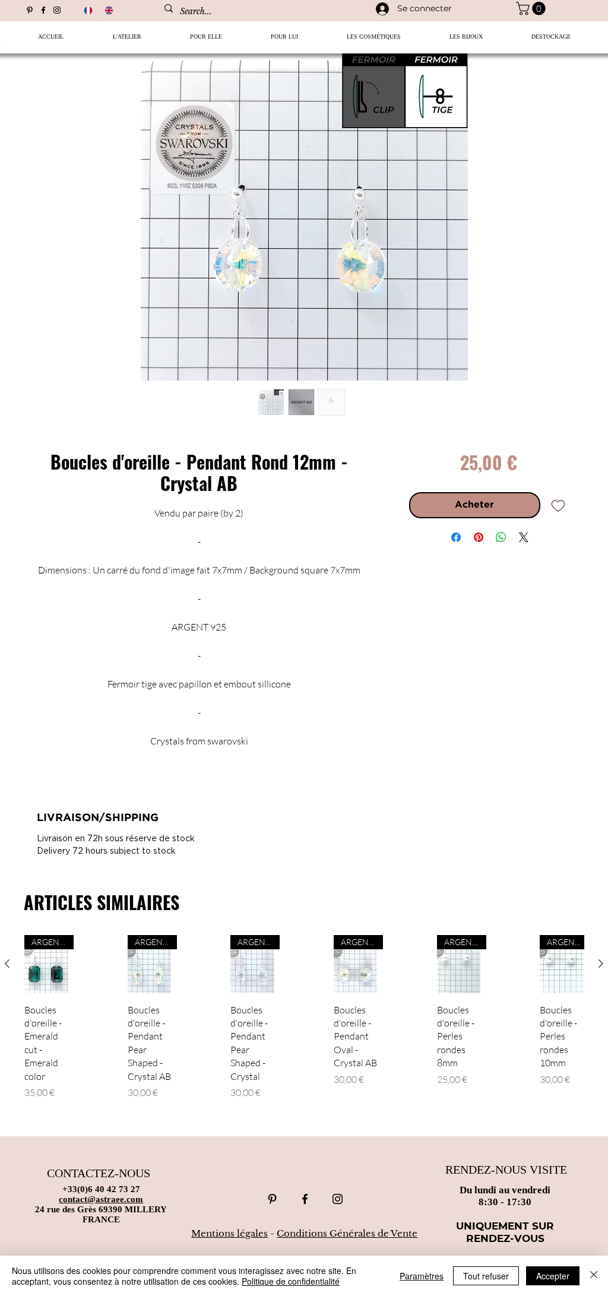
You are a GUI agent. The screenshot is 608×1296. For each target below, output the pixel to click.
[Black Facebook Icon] (43, 10)
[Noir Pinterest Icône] (29, 10)
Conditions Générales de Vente (347, 1233)
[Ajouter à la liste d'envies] (558, 505)
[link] (532, 8)
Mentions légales (229, 1233)
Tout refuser (486, 1276)
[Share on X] (524, 537)
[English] (109, 10)
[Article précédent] (7, 963)
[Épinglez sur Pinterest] (478, 537)
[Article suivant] (601, 963)
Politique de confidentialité (291, 1281)
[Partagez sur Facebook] (456, 537)
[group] (304, 1030)
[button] (206, 41)
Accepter (552, 1276)
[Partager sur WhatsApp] (501, 537)
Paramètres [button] (422, 1276)
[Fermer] (594, 1276)
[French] (88, 10)
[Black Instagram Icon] (57, 10)
